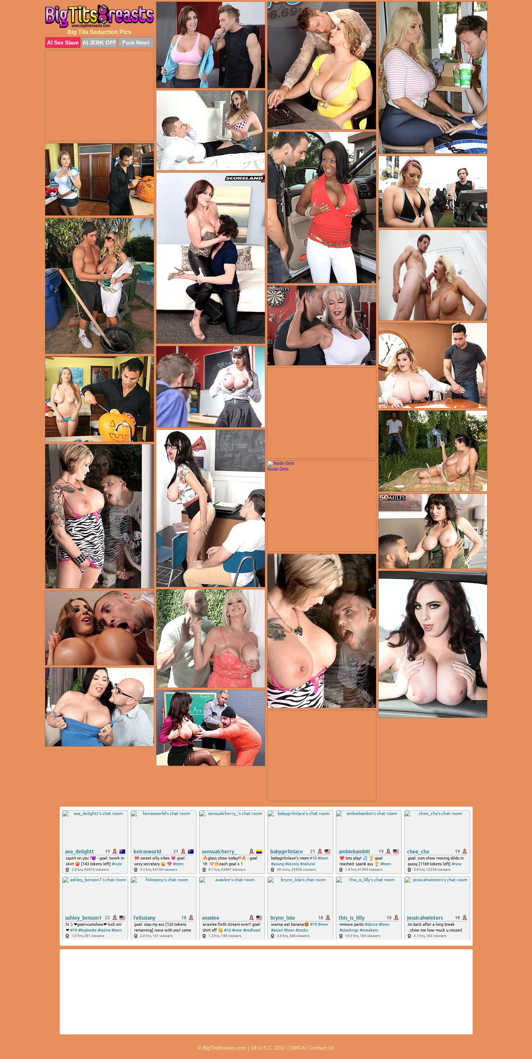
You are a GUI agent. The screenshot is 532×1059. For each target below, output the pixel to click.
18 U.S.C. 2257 (268, 1048)
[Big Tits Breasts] (99, 16)
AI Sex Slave (63, 42)
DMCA (297, 1048)
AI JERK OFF (99, 42)
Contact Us (321, 1048)
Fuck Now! (135, 42)
